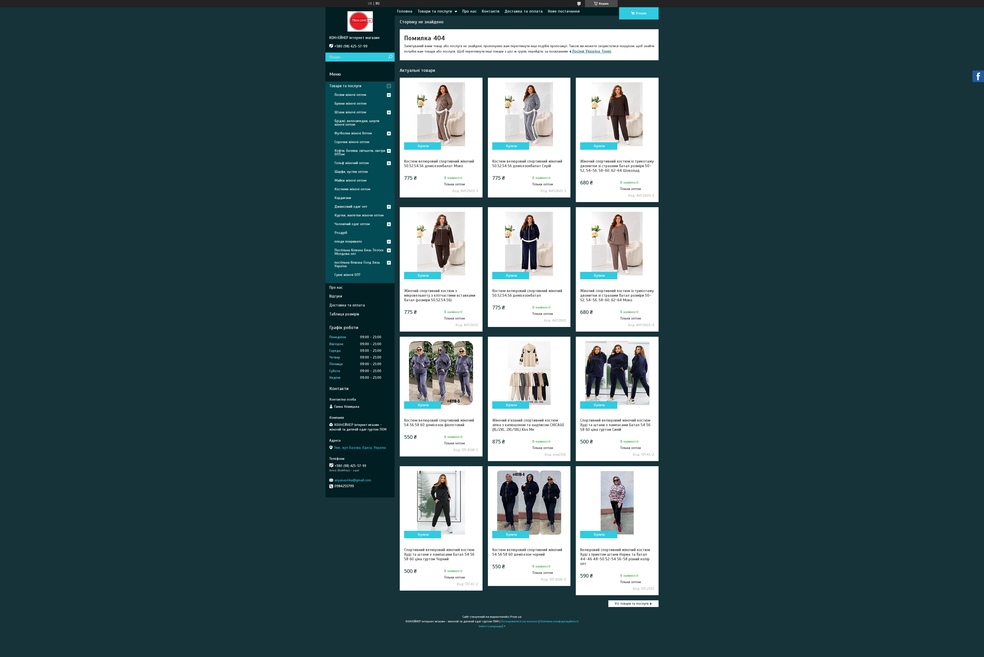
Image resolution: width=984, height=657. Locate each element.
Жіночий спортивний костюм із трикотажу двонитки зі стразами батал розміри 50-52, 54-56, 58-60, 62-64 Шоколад (617, 166)
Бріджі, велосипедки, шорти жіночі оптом (356, 123)
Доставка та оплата (524, 11)
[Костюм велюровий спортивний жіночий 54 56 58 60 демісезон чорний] (529, 503)
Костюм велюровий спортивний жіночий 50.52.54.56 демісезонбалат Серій (527, 163)
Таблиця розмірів (344, 314)
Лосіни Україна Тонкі (591, 51)
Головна (404, 11)
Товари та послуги (434, 11)
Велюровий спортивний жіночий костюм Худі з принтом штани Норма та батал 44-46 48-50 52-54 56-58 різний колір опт (615, 557)
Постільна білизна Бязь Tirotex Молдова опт (358, 252)
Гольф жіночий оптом (351, 163)
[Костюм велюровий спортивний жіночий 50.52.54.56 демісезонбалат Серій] (529, 114)
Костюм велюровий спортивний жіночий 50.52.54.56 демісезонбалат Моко (439, 163)
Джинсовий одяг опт (350, 206)
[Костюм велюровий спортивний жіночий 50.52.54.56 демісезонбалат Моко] (441, 114)
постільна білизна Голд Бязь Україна (357, 264)
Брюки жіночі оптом (350, 103)
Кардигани (342, 198)
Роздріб (340, 233)
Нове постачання (564, 11)
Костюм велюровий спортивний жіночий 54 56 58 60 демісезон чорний (527, 552)
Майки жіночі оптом (350, 180)
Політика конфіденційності (559, 621)
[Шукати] (390, 57)
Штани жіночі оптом (350, 112)
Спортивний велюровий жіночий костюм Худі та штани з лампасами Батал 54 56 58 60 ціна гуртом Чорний (439, 554)
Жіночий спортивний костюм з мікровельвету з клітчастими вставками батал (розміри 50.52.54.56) (439, 295)
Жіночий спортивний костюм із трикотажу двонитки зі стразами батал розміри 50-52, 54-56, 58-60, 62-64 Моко (617, 295)
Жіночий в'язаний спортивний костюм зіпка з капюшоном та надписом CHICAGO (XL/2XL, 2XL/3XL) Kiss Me (528, 425)
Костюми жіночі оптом (352, 189)
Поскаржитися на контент (519, 621)
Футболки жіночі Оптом (353, 133)
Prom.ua (515, 617)
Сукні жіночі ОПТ (347, 275)
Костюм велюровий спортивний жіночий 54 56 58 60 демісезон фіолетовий (439, 422)
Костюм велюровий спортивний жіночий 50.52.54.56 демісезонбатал (527, 293)
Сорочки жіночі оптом (351, 142)
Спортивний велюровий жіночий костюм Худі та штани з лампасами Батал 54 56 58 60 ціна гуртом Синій (615, 425)
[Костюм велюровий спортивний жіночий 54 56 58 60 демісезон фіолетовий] (441, 373)
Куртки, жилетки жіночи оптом (359, 215)
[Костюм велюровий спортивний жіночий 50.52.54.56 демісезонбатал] (529, 244)
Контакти (490, 11)
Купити (423, 146)
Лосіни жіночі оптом (350, 95)
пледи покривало (348, 241)
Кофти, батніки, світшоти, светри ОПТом (359, 152)
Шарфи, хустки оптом (351, 172)
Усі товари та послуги (632, 603)
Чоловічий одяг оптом (352, 224)
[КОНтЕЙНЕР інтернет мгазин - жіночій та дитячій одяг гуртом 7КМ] (360, 21)
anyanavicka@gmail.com (352, 480)
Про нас (469, 11)
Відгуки (335, 296)
